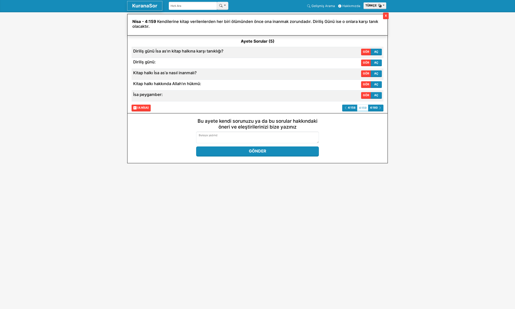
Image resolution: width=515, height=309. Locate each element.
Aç (376, 51)
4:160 (374, 107)
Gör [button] (366, 51)
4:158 (351, 107)
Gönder (257, 151)
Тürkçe (371, 5)
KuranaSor (144, 6)
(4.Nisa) (143, 107)
